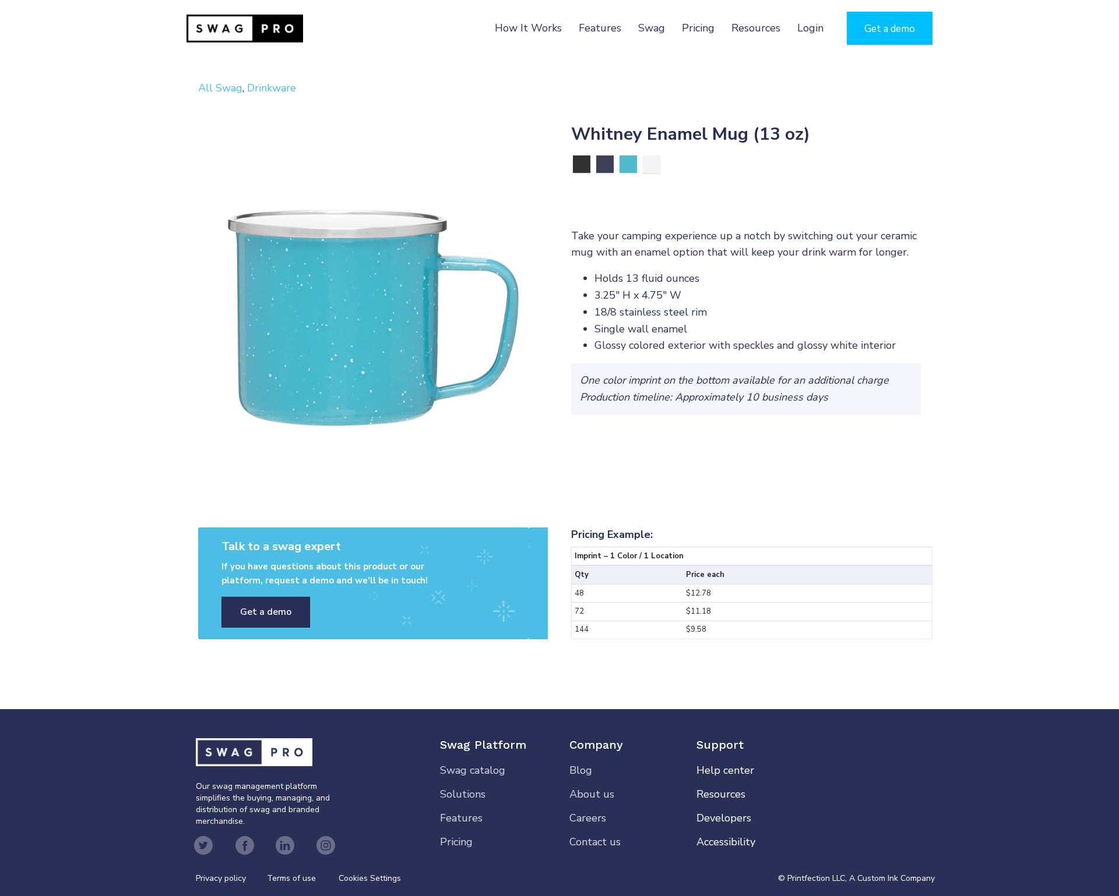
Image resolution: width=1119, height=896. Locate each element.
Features (600, 28)
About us (591, 794)
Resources (755, 28)
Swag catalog (472, 770)
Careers (587, 818)
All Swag (220, 88)
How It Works (528, 28)
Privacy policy (231, 878)
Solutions (462, 794)
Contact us (595, 842)
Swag (651, 28)
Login (810, 28)
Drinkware (271, 88)
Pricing (698, 28)
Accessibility (725, 842)
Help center (725, 770)
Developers (723, 818)
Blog (580, 770)
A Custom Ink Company (892, 878)
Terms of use (291, 878)
